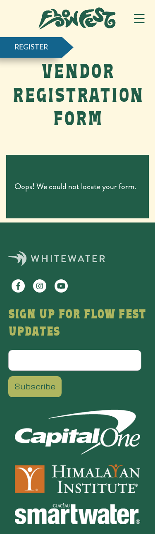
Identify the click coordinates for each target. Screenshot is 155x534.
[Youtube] (61, 286)
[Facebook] (18, 286)
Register (31, 47)
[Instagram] (39, 286)
